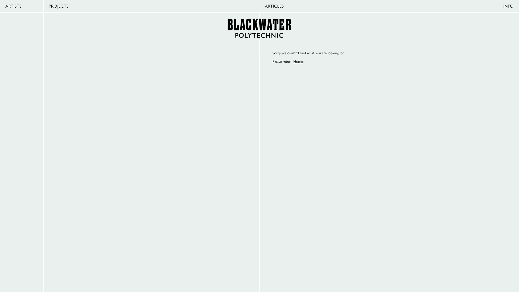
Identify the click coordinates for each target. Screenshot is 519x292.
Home (298, 61)
